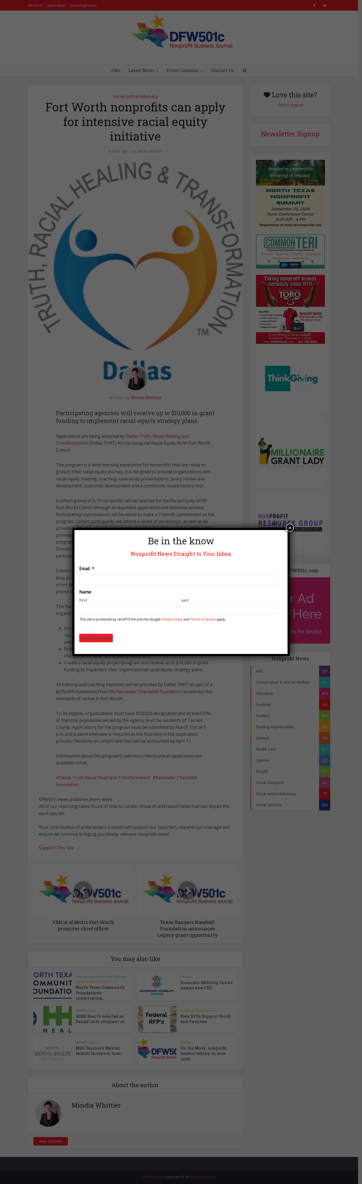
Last (185, 600)
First (83, 600)
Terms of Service (202, 619)
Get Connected (96, 638)
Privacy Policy (171, 619)
